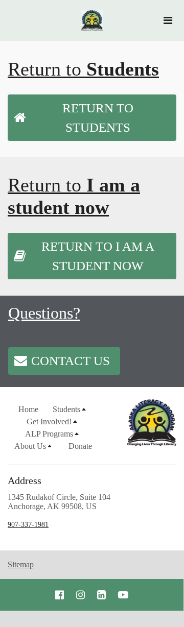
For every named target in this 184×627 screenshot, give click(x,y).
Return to (83, 69)
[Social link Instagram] (80, 594)
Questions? (44, 313)
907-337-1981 (28, 524)
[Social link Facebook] (59, 594)
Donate (80, 446)
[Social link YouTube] (123, 594)
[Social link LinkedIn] (101, 594)
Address (24, 480)
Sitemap (21, 564)
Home (28, 409)
